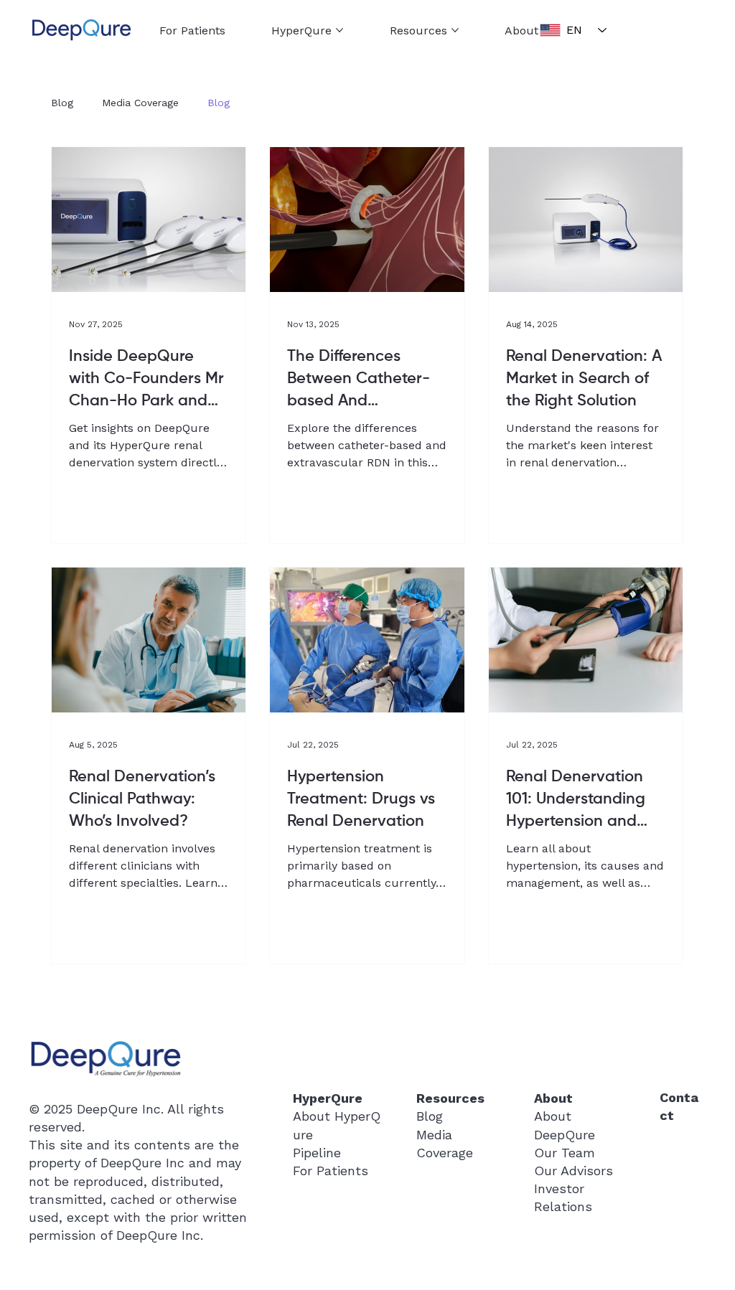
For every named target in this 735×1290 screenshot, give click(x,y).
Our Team (564, 1152)
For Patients (330, 1170)
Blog (62, 102)
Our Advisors (573, 1170)
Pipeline (317, 1152)
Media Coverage (140, 102)
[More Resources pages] (455, 30)
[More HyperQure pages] (339, 30)
